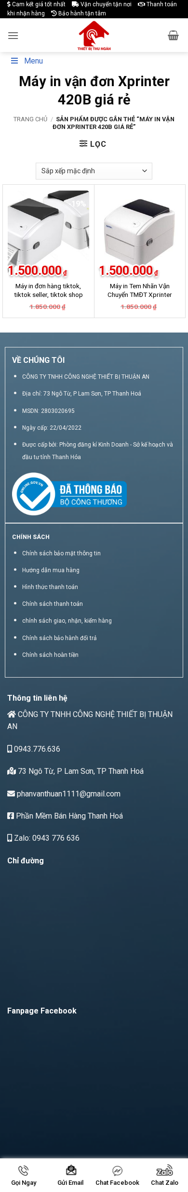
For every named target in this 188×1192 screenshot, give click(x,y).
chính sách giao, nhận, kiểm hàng (67, 620)
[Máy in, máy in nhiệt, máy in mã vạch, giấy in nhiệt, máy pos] (94, 35)
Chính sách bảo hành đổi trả (59, 638)
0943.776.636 (36, 749)
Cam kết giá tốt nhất (38, 4)
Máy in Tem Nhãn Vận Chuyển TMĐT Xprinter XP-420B (139, 294)
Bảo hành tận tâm (81, 13)
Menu (33, 60)
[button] (13, 35)
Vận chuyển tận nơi (105, 4)
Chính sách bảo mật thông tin (61, 553)
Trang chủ (30, 119)
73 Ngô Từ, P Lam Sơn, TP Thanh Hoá (80, 771)
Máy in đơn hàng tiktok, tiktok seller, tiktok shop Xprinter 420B (48, 294)
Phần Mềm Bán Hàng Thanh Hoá (68, 815)
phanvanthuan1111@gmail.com (68, 793)
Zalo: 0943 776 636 (46, 838)
